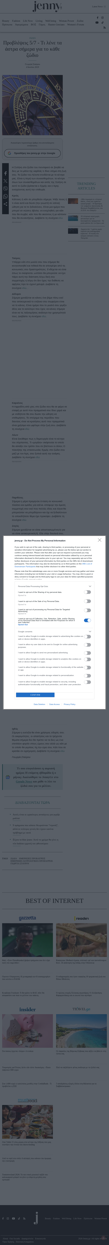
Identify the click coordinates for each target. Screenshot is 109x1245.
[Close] (100, 540)
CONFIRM (35, 695)
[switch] (87, 592)
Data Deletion (39, 704)
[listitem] (54, 586)
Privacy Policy (69, 704)
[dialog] (54, 622)
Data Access (54, 704)
